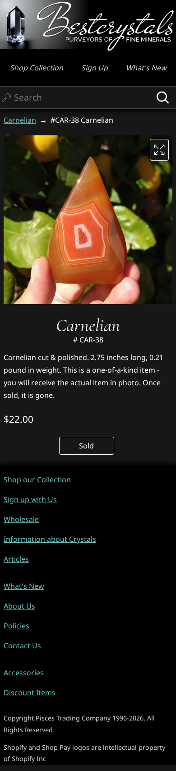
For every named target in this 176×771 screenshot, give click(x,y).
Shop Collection (36, 68)
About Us (19, 606)
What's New (146, 68)
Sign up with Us (30, 499)
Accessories (24, 673)
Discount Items (30, 692)
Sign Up (94, 68)
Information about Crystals (50, 539)
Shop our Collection (37, 480)
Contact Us (22, 646)
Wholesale (21, 519)
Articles (16, 559)
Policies (16, 626)
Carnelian (20, 120)
